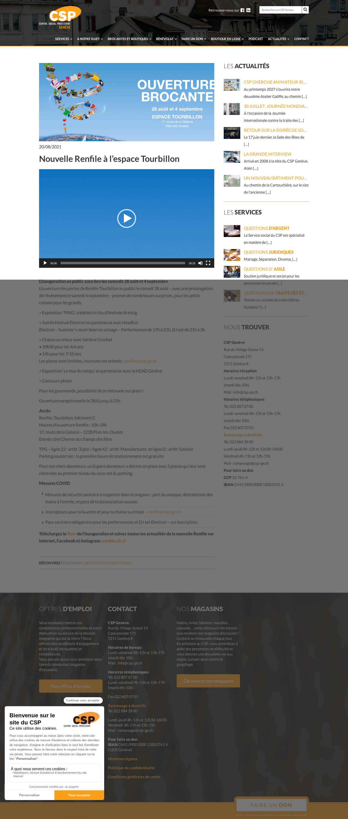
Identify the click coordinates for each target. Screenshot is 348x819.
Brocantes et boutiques (128, 39)
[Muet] (200, 263)
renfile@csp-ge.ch (141, 361)
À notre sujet (88, 39)
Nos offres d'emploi (70, 686)
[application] (126, 218)
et (108, 563)
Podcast (256, 39)
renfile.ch (112, 540)
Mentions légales (122, 758)
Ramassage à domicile (243, 434)
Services (62, 39)
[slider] (123, 263)
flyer (71, 533)
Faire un (192, 39)
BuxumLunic (300, 815)
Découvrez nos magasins (208, 681)
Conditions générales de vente (134, 776)
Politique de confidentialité (131, 767)
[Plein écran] (208, 263)
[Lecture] (45, 263)
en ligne (226, 39)
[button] (126, 218)
